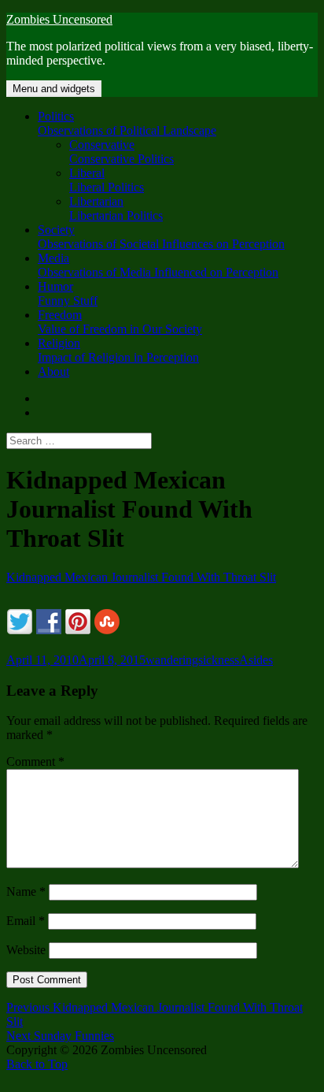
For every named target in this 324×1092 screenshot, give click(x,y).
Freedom (120, 322)
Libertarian (116, 208)
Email (25, 920)
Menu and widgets (54, 89)
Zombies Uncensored (59, 19)
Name (26, 891)
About (53, 371)
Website (26, 949)
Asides (256, 660)
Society (161, 237)
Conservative (121, 151)
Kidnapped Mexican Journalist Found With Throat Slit (141, 577)
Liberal (106, 180)
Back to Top (37, 1064)
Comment (35, 761)
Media (158, 265)
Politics (127, 123)
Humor (68, 293)
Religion (118, 350)
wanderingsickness (192, 660)
